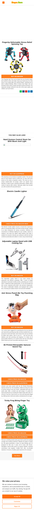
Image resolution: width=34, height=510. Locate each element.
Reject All (17, 506)
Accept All (17, 496)
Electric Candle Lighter (17, 191)
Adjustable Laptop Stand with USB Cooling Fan (17, 242)
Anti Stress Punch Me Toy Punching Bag (17, 294)
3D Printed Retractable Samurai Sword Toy (17, 346)
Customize (17, 501)
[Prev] (23, 95)
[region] (17, 494)
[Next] (11, 95)
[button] (21, 91)
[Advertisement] (17, 22)
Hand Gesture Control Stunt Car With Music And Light (17, 140)
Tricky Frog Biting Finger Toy (17, 401)
